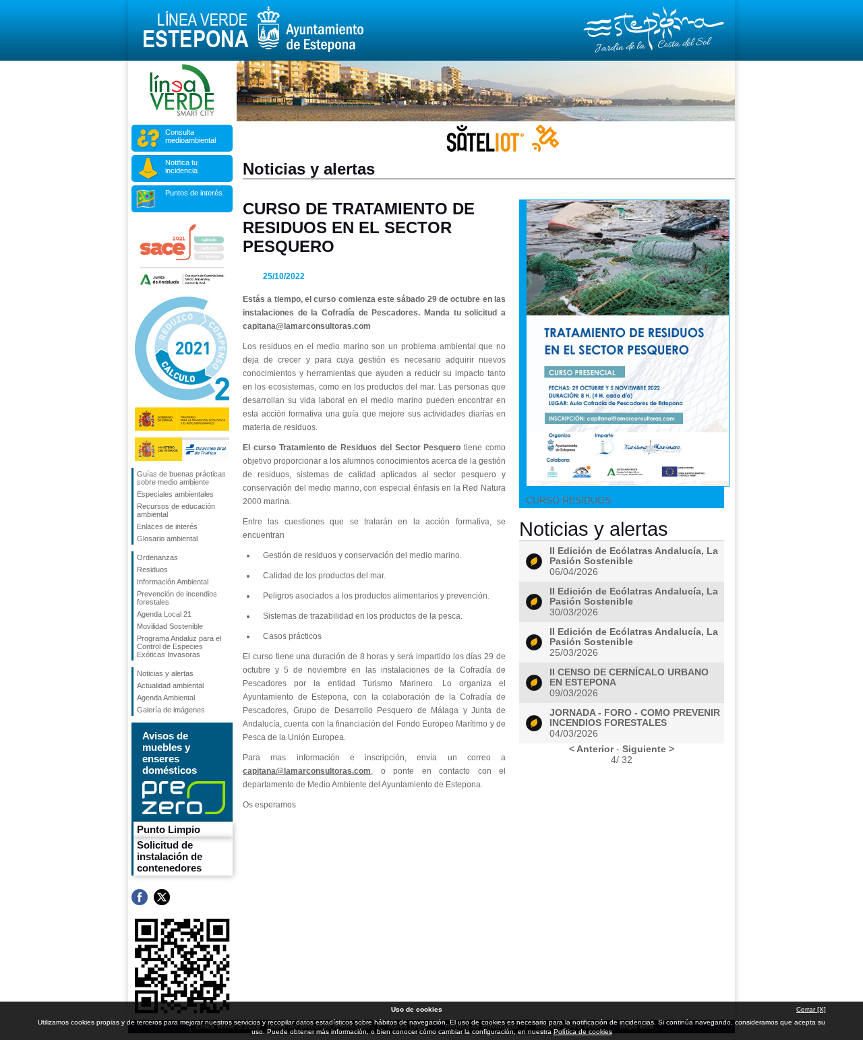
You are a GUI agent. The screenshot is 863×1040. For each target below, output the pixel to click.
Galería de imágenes (171, 710)
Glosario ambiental (167, 538)
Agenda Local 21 (164, 614)
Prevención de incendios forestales (177, 598)
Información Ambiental (172, 582)
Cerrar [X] (811, 1009)
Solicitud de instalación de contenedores (169, 856)
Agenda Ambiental (166, 698)
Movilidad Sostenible (170, 626)
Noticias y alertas (165, 673)
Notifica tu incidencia (181, 166)
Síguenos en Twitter (162, 897)
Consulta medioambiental (190, 136)
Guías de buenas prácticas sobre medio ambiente (181, 478)
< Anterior (591, 748)
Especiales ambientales (175, 494)
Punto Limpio (168, 829)
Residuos (152, 569)
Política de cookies (583, 1031)
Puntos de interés (193, 193)
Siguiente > (648, 748)
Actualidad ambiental (170, 685)
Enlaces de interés (167, 526)
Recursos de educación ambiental (176, 510)
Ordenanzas (157, 557)
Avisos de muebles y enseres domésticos (169, 753)
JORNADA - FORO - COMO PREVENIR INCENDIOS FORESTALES (634, 718)
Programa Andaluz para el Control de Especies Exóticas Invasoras (179, 646)
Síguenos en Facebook (139, 897)
